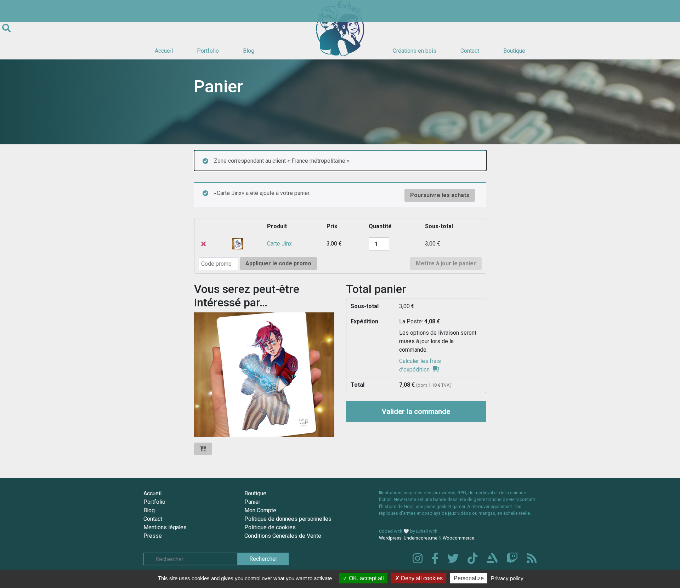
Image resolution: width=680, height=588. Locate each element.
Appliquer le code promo (278, 263)
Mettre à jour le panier (446, 263)
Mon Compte (260, 510)
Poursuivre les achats (439, 195)
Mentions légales (165, 527)
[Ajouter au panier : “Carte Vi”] (203, 449)
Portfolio (208, 50)
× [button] (203, 244)
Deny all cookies (421, 578)
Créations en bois (414, 50)
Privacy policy (507, 578)
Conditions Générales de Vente (282, 535)
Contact (469, 50)
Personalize (469, 578)
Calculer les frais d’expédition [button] (420, 365)
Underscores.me (420, 538)
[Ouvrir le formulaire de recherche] (6, 28)
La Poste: (419, 321)
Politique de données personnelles (288, 518)
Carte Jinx (279, 243)
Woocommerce (458, 538)
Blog (248, 50)
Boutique (514, 50)
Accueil (164, 50)
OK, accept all (365, 578)
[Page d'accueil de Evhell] (340, 28)
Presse (152, 535)
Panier (252, 501)
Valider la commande (416, 411)
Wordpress (390, 538)
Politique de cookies (270, 527)
